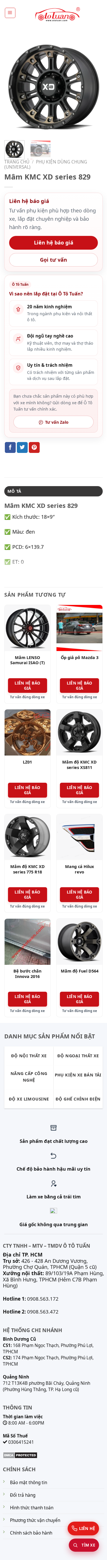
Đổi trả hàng (22, 1495)
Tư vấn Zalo (56, 422)
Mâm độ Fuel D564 (79, 971)
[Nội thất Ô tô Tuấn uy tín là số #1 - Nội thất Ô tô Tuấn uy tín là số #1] (57, 14)
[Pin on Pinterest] (34, 447)
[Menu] (10, 13)
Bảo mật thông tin (28, 1483)
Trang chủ (16, 162)
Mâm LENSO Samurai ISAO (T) (27, 660)
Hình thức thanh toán (31, 1508)
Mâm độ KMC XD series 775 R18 (27, 869)
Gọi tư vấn (53, 259)
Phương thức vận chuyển (35, 1520)
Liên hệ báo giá (53, 242)
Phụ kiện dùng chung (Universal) (45, 164)
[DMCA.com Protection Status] (20, 1454)
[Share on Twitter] (22, 447)
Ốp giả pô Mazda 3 (79, 657)
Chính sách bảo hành (31, 1533)
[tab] (53, 491)
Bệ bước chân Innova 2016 (27, 974)
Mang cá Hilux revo (79, 869)
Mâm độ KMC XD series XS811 (79, 765)
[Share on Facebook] (10, 447)
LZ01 (27, 762)
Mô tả (14, 491)
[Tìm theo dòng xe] (84, 1545)
